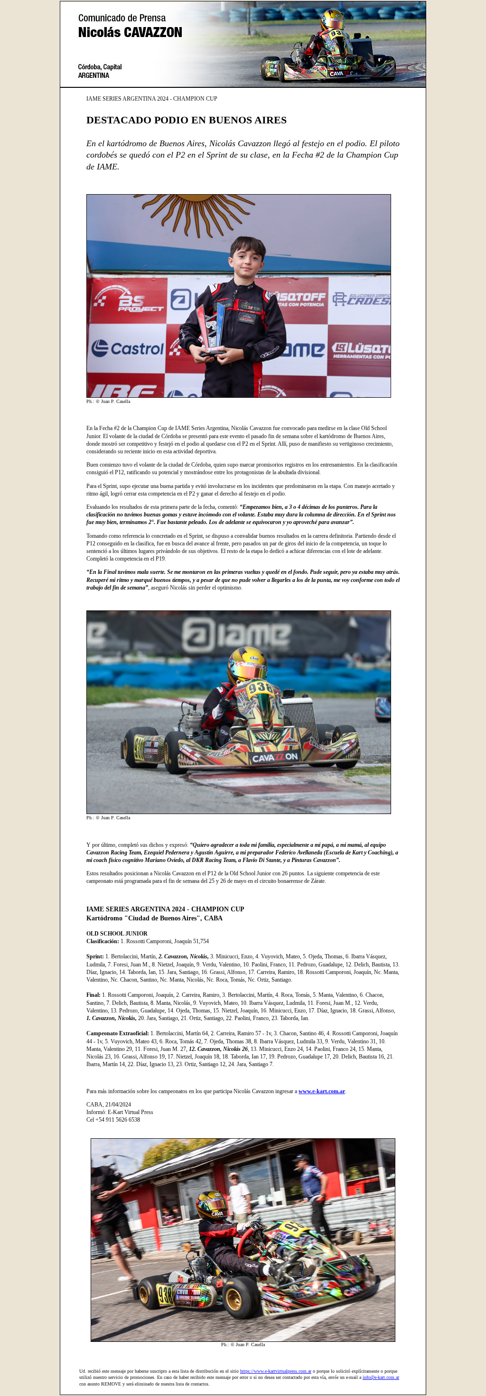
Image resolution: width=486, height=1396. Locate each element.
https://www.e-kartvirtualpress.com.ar (275, 1371)
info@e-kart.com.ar (381, 1377)
